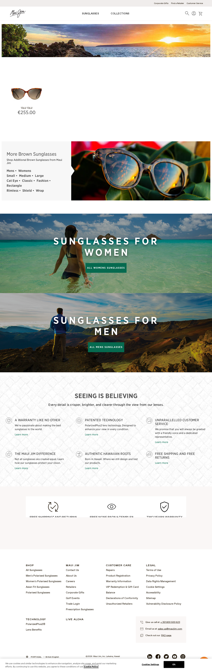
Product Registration (118, 576)
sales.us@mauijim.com (170, 628)
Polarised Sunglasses (38, 592)
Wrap (40, 191)
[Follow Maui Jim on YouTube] (174, 658)
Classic (27, 181)
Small (11, 176)
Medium (25, 176)
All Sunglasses (34, 570)
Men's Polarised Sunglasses (41, 576)
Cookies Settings (150, 664)
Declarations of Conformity (122, 598)
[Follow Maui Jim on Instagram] (182, 658)
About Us (71, 576)
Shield (27, 191)
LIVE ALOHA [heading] (75, 619)
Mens (10, 171)
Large (39, 176)
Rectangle (14, 186)
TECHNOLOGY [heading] (36, 619)
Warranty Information (118, 581)
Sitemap (151, 598)
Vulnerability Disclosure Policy (163, 604)
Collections (120, 13)
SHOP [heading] (30, 565)
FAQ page (166, 635)
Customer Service (195, 3)
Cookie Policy (91, 666)
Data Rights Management (161, 581)
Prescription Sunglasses (80, 609)
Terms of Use (153, 570)
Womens (24, 171)
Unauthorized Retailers (119, 604)
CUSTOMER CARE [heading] (119, 565)
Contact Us (72, 570)
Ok (173, 664)
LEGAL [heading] (151, 565)
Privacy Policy (154, 576)
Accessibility (153, 592)
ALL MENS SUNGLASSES (106, 347)
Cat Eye (12, 181)
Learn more (21, 434)
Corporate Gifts (161, 3)
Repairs (110, 570)
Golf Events (73, 598)
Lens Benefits (34, 630)
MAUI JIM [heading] (73, 565)
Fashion (42, 181)
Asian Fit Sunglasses (37, 587)
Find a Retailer (177, 3)
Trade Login (73, 604)
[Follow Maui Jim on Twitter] (166, 658)
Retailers (71, 587)
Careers (70, 581)
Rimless (12, 191)
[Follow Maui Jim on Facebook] (158, 658)
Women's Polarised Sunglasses (43, 581)
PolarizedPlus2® (35, 624)
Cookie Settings (155, 587)
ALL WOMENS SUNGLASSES (106, 267)
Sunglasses (90, 13)
